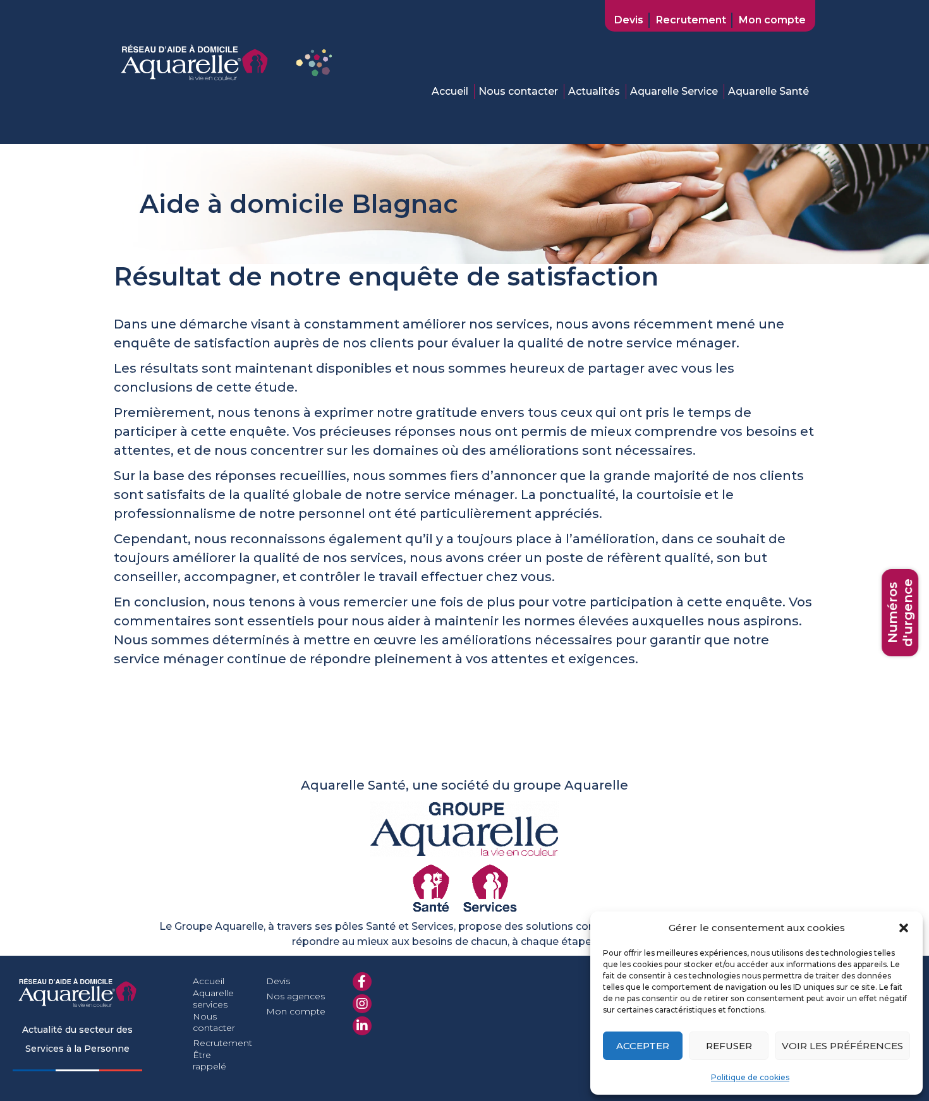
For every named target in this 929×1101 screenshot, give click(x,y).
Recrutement (691, 20)
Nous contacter (518, 91)
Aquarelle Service (674, 91)
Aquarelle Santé (768, 91)
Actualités (594, 91)
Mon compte (772, 20)
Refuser (729, 1046)
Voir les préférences (842, 1046)
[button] (903, 928)
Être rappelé (209, 1060)
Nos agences (295, 996)
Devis (628, 20)
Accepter (642, 1046)
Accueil (450, 91)
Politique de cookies (750, 1077)
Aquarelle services (213, 998)
